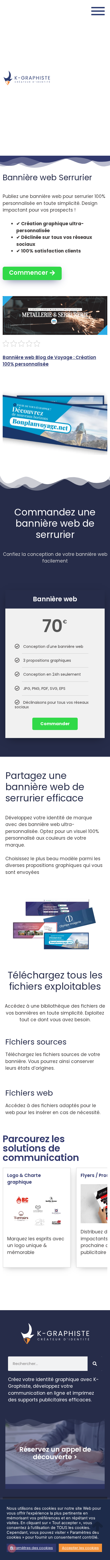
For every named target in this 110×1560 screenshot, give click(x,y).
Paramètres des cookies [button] (31, 1547)
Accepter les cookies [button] (80, 1547)
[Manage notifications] (11, 1548)
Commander (55, 724)
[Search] (95, 1363)
